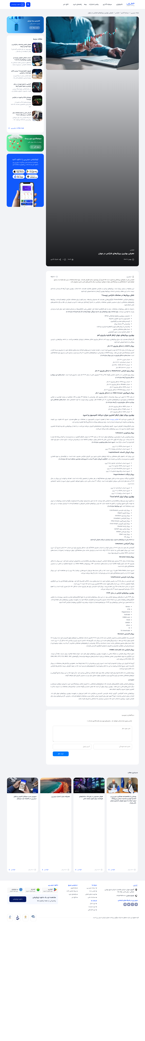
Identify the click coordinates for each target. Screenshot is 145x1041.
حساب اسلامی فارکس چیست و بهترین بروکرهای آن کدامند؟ (22, 59)
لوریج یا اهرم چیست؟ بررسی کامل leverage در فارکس (21, 72)
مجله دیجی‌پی (135, 13)
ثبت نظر (60, 753)
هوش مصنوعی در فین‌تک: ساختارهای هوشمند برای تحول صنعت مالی (91, 797)
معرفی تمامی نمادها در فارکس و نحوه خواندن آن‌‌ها (21, 46)
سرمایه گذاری (125, 13)
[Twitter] (128, 904)
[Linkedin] (125, 904)
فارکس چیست (114, 419)
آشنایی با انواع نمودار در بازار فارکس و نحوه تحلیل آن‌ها (22, 85)
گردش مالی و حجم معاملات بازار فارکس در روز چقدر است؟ (22, 114)
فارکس (117, 13)
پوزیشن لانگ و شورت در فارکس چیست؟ (21, 98)
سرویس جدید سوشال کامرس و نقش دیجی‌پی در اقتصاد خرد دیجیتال (25, 797)
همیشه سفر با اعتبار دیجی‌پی (60, 796)
